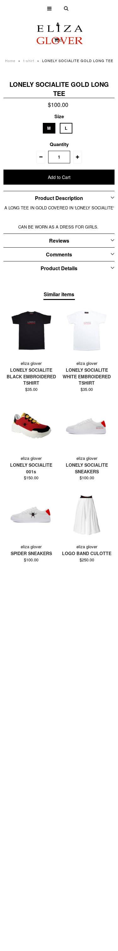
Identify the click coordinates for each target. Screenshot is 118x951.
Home (10, 60)
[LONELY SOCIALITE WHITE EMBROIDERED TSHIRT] (86, 330)
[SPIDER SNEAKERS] (31, 513)
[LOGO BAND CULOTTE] (86, 513)
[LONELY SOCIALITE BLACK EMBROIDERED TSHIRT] (31, 330)
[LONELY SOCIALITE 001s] (31, 425)
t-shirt (28, 60)
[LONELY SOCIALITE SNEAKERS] (86, 425)
